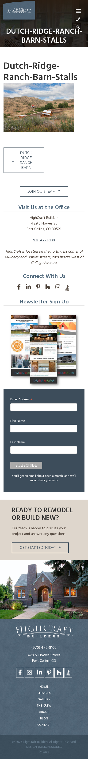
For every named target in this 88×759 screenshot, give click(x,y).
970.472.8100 (44, 240)
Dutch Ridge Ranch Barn (26, 160)
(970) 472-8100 (44, 648)
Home (44, 686)
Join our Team (41, 191)
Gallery (44, 699)
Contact (44, 725)
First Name (17, 421)
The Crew (44, 705)
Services (44, 693)
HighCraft (19, 11)
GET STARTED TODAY (38, 547)
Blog (44, 718)
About (44, 712)
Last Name (17, 442)
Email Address (21, 399)
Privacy (44, 752)
